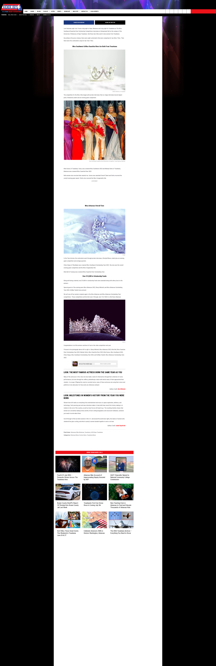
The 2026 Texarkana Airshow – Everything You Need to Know (121, 532)
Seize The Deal (23, 15)
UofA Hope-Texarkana (97, 432)
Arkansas (73, 432)
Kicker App (67, 11)
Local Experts (94, 11)
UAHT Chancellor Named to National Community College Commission (120, 477)
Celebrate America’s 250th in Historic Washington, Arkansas (94, 532)
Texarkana (87, 432)
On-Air (39, 11)
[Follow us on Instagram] (180, 11)
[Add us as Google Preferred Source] (172, 11)
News (85, 435)
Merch (38, 15)
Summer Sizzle (47, 15)
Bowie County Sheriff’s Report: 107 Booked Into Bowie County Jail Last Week (68, 505)
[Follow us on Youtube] (184, 11)
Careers (31, 15)
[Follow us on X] (189, 11)
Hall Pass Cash (12, 15)
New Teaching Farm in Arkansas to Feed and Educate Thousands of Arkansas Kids (120, 505)
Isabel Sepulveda (120, 425)
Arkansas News (75, 435)
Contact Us (84, 11)
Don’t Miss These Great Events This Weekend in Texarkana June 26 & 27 (67, 533)
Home (26, 11)
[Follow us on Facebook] (176, 11)
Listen (53, 11)
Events (59, 11)
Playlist (45, 11)
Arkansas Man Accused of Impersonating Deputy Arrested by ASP (94, 477)
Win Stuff (75, 11)
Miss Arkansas (80, 432)
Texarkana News (91, 435)
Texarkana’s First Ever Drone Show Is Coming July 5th (93, 504)
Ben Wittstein (121, 389)
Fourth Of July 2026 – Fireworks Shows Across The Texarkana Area (67, 477)
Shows (32, 11)
